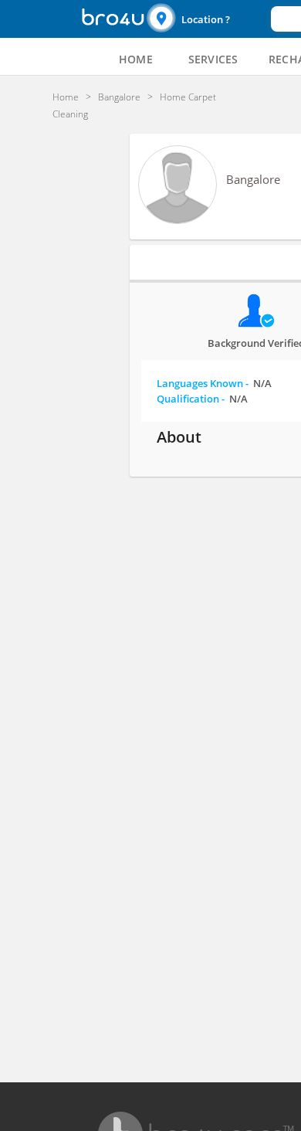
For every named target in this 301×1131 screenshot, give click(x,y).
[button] (207, 19)
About (179, 436)
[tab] (136, 59)
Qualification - (202, 399)
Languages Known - (214, 383)
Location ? (205, 19)
